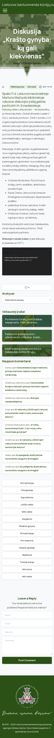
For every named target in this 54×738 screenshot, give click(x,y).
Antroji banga (27, 483)
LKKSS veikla (27, 504)
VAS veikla (27, 576)
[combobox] (27, 300)
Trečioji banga (27, 562)
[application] (27, 261)
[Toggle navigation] (5, 10)
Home (16, 63)
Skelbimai (27, 555)
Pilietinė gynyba (31, 63)
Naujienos (27, 519)
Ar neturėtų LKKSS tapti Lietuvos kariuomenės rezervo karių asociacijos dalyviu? (26, 413)
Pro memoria (27, 540)
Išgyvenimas (27, 497)
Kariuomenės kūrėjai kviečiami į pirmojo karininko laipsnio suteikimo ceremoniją (26, 371)
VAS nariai (27, 569)
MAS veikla (27, 511)
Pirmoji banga (27, 533)
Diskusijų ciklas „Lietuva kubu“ (17, 109)
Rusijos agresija (27, 547)
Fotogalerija (27, 490)
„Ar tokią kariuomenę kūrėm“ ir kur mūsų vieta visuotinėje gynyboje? (23, 428)
